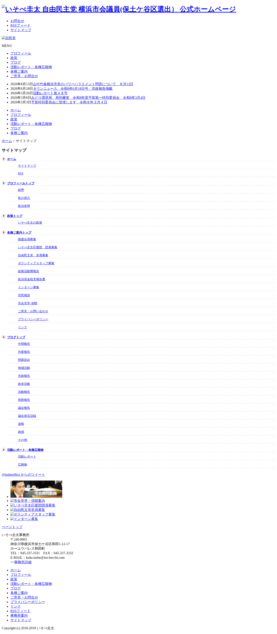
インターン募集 (28, 287)
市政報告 (24, 376)
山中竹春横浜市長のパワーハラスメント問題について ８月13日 (83, 84)
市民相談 (24, 295)
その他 (22, 440)
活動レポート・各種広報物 (31, 67)
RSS (20, 173)
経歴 (21, 190)
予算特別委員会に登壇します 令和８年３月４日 (69, 102)
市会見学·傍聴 (27, 303)
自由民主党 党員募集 (33, 255)
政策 (13, 58)
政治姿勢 (24, 206)
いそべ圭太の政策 (30, 222)
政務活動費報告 (28, 271)
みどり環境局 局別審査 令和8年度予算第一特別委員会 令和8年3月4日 (88, 97)
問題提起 (24, 360)
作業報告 (24, 352)
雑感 (21, 432)
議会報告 (24, 408)
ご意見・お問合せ (24, 76)
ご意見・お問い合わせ (33, 311)
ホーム (15, 110)
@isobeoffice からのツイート (23, 474)
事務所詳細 (23, 562)
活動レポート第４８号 (50, 93)
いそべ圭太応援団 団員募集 (37, 247)
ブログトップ (16, 337)
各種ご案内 (19, 71)
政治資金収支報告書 (31, 279)
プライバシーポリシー (33, 319)
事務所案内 (19, 615)
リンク (22, 327)
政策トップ (14, 216)
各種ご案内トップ (19, 232)
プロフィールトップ (20, 183)
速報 (21, 424)
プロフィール (20, 53)
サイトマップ (27, 165)
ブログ (15, 62)
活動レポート (27, 456)
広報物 (22, 464)
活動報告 (24, 392)
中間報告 (24, 344)
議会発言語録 (27, 416)
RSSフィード (20, 611)
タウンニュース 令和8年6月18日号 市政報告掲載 (73, 88)
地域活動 (24, 368)
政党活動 (24, 384)
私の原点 (24, 198)
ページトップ (12, 527)
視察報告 (24, 400)
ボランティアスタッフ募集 (36, 263)
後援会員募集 (27, 239)
